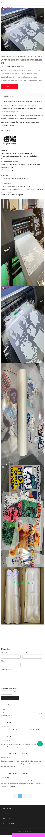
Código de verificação (9, 688)
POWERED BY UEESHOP (23, 832)
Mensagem (6, 669)
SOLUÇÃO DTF (11, 7)
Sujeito (4, 661)
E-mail (25, 652)
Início (2, 7)
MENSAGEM (9, 86)
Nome (4, 652)
